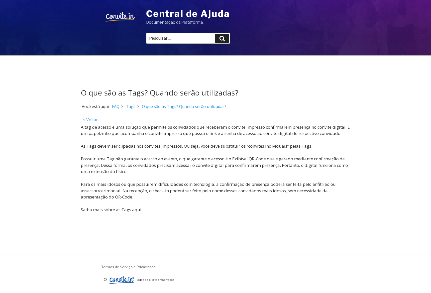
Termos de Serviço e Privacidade (128, 267)
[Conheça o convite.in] (121, 279)
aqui (136, 209)
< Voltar (90, 119)
